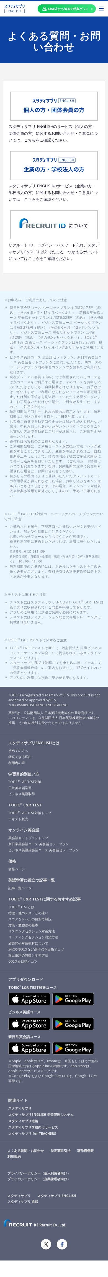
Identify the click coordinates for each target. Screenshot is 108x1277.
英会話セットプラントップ (28, 838)
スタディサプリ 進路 (22, 1201)
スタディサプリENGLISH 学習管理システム (41, 1114)
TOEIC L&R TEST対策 (24, 781)
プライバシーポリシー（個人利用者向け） (39, 1173)
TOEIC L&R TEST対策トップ (29, 813)
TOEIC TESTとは (21, 907)
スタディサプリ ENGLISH (56, 1195)
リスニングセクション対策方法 (31, 931)
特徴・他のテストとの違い (28, 913)
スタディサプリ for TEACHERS (32, 1133)
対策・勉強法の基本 (23, 925)
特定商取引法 (61, 1150)
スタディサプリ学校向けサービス (33, 1127)
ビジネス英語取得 (21, 794)
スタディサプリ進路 (23, 1121)
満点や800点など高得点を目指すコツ (36, 949)
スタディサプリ (20, 1108)
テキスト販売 (18, 819)
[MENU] (101, 8)
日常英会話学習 (20, 788)
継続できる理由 (20, 756)
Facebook (62, 1244)
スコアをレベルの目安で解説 (30, 919)
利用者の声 (16, 762)
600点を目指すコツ (22, 961)
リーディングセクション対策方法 (33, 937)
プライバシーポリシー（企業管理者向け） (39, 1179)
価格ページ (16, 869)
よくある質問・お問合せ (25, 1150)
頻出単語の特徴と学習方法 (28, 955)
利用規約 (14, 1156)
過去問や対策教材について (28, 943)
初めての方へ (18, 750)
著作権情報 (85, 1150)
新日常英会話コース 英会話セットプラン (38, 844)
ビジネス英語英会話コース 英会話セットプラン (43, 850)
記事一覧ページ (20, 888)
